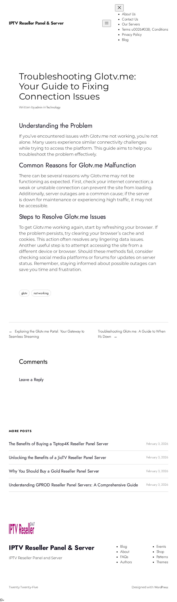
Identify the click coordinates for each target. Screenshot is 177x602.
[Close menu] (119, 7)
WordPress (161, 587)
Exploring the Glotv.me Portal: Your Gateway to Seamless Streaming (46, 334)
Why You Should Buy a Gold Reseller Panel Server (54, 471)
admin (39, 107)
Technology (53, 107)
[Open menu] (106, 23)
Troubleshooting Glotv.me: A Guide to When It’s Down (132, 334)
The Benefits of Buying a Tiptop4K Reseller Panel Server (58, 443)
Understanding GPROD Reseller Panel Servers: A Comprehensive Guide (73, 484)
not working (41, 293)
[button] (2, 600)
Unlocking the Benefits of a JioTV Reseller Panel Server (57, 457)
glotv (24, 293)
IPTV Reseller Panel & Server (36, 23)
